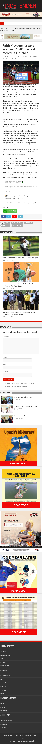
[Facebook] (21, 738)
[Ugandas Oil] (18, 447)
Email (5, 364)
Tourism (3, 651)
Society (2, 707)
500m (7, 223)
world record (17, 225)
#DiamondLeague (23, 196)
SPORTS (9, 28)
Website (5, 371)
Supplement (4, 666)
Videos (2, 658)
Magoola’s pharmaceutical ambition (26, 406)
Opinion (3, 690)
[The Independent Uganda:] (21, 5)
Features (3, 703)
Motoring (3, 711)
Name (5, 357)
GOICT (36, 735)
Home (2, 28)
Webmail (3, 728)
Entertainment (5, 655)
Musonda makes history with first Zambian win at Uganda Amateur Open (20, 285)
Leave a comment (10, 58)
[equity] (21, 531)
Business (3, 724)
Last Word (3, 679)
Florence (29, 223)
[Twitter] (23, 738)
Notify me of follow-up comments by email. (19, 383)
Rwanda (3, 662)
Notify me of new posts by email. (16, 386)
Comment (6, 337)
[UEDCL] (18, 574)
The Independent (10, 57)
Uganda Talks (5, 676)
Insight (2, 693)
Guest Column (5, 683)
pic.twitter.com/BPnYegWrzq (14, 198)
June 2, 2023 (33, 203)
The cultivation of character (23, 397)
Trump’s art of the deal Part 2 (23, 416)
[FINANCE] (18, 615)
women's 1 (5, 225)
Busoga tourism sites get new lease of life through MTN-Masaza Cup (19, 313)
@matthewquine (12, 196)
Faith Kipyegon (17, 223)
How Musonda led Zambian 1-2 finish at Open (20, 258)
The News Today (6, 720)
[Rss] (19, 738)
